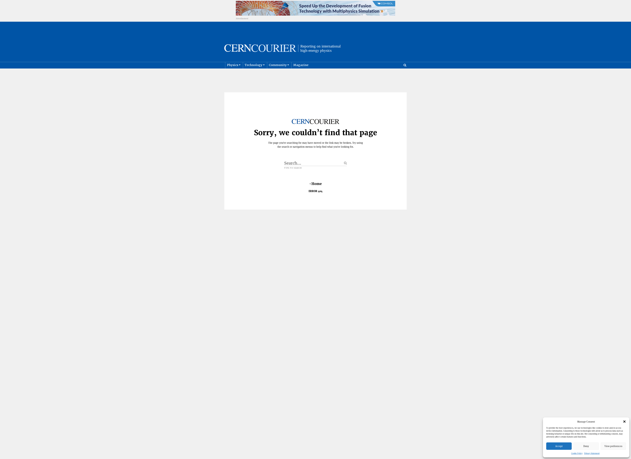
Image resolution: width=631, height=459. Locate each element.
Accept (559, 446)
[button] (624, 421)
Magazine (300, 65)
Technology (253, 65)
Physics (232, 65)
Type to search (293, 168)
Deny (586, 446)
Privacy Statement (592, 453)
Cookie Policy (577, 453)
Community (278, 65)
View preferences (613, 446)
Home (316, 184)
